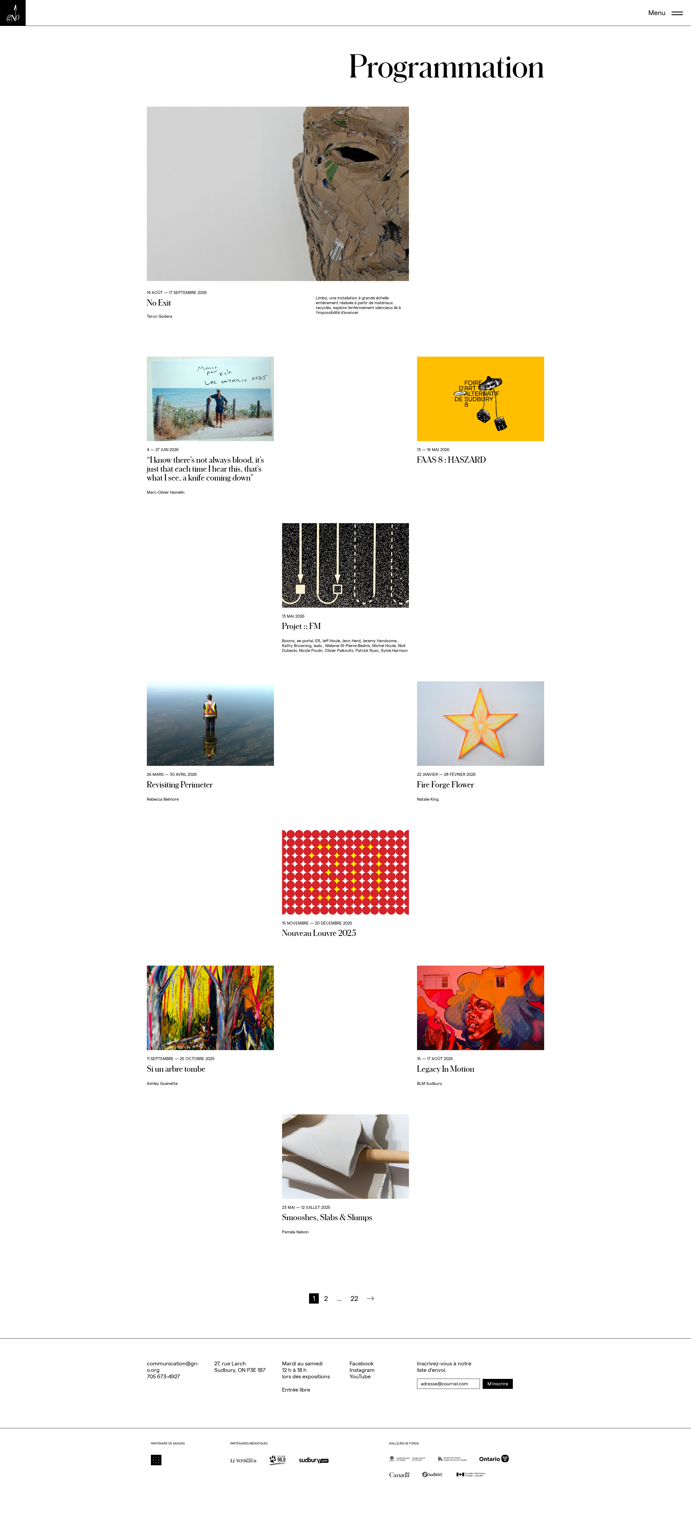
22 (354, 1298)
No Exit (159, 302)
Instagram (362, 1370)
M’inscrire (497, 1383)
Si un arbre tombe (176, 1068)
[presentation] (665, 13)
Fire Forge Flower (445, 784)
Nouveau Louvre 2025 (319, 932)
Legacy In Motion (445, 1068)
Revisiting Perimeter (180, 784)
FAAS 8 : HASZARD (451, 459)
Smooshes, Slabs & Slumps (327, 1217)
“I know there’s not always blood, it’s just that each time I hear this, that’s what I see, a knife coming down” (205, 468)
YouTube (360, 1376)
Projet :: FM (301, 625)
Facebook (362, 1363)
